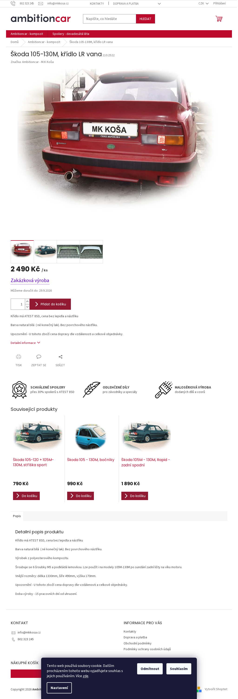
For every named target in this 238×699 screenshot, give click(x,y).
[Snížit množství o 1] (27, 307)
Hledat (145, 18)
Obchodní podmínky (138, 643)
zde (85, 676)
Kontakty (97, 4)
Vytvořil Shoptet (216, 689)
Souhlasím (179, 668)
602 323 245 (26, 639)
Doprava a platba (126, 4)
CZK (201, 3)
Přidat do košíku (53, 304)
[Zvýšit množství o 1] (27, 301)
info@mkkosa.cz (29, 632)
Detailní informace (23, 343)
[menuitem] (27, 34)
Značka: (32, 62)
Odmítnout (150, 668)
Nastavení (59, 687)
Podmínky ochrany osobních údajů (147, 649)
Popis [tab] (17, 516)
